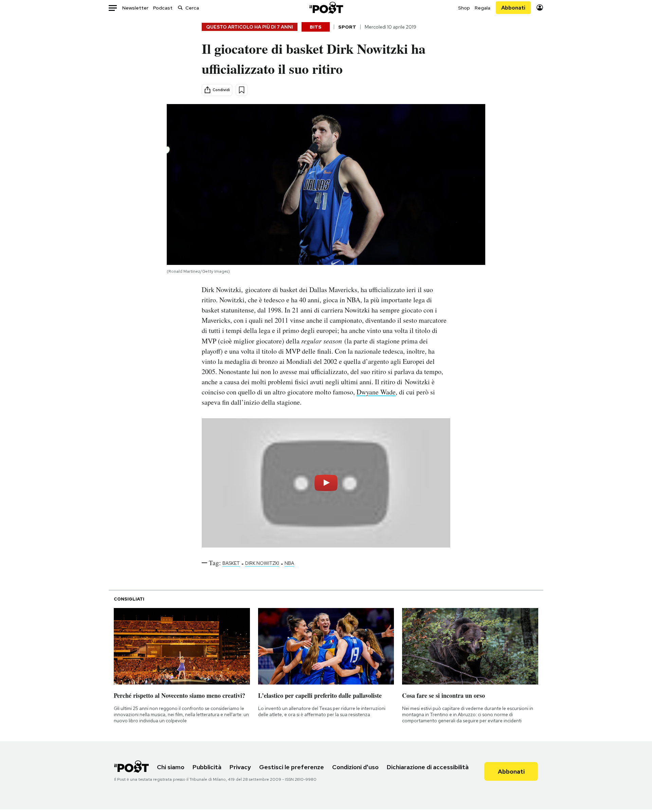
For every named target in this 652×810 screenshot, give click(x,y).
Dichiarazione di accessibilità (428, 767)
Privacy (240, 767)
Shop (464, 8)
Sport (347, 27)
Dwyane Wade (376, 391)
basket (231, 563)
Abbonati (513, 7)
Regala (482, 8)
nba (289, 563)
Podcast (163, 8)
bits (316, 27)
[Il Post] (326, 8)
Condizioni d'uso (355, 767)
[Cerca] (180, 7)
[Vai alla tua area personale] (539, 7)
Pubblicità (207, 767)
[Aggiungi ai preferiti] (241, 90)
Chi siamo (170, 767)
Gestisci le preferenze (291, 767)
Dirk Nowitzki (262, 563)
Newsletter (135, 8)
